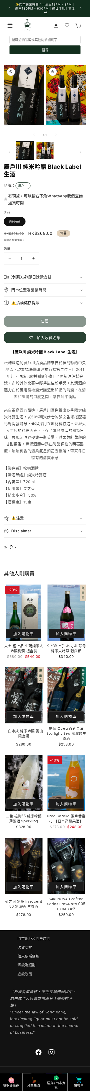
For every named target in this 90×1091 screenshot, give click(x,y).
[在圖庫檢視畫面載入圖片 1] (25, 150)
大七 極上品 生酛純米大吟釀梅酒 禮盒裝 (23, 648)
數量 (7, 248)
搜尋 (45, 50)
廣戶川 (23, 186)
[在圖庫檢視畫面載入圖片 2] (45, 150)
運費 (19, 240)
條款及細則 (27, 965)
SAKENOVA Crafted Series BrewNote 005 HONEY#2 (66, 903)
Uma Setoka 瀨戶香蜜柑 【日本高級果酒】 (66, 819)
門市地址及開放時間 (34, 938)
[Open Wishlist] (67, 25)
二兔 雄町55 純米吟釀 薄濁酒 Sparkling (24, 819)
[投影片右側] (56, 134)
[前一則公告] (9, 8)
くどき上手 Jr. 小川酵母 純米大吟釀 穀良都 (66, 648)
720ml (16, 222)
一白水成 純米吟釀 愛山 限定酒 (23, 733)
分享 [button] (13, 547)
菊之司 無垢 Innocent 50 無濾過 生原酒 (23, 904)
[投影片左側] (34, 134)
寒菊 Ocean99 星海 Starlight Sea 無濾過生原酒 (66, 733)
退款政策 (25, 974)
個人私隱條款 (29, 956)
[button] (10, 25)
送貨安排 (25, 947)
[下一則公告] (80, 8)
